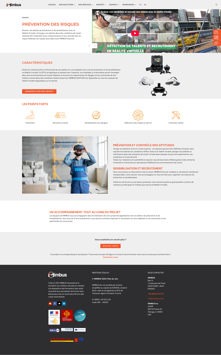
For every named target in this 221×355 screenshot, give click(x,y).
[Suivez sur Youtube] (50, 303)
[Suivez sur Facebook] (55, 303)
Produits (25, 18)
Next (94, 45)
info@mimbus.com (156, 298)
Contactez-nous (110, 257)
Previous (89, 45)
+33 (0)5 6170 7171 (156, 294)
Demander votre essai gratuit (39, 91)
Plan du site (113, 279)
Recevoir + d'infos (110, 246)
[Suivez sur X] (59, 303)
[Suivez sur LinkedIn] (64, 303)
